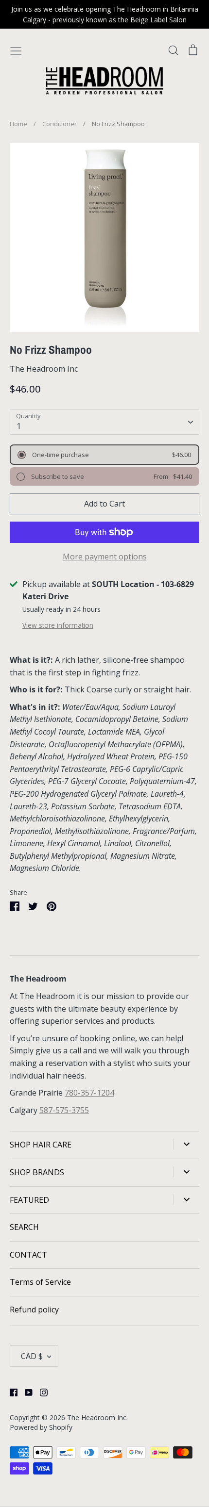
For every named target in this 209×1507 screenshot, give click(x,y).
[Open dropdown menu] (186, 1144)
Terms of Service (40, 1282)
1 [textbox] (19, 426)
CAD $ (32, 1356)
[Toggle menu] (16, 49)
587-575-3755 (64, 1110)
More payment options (105, 556)
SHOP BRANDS (37, 1172)
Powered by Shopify (41, 1427)
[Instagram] (40, 1392)
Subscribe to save (57, 476)
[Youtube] (25, 1392)
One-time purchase (60, 454)
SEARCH (24, 1227)
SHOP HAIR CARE (40, 1144)
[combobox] (104, 422)
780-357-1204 (89, 1092)
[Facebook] (9, 1392)
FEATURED (29, 1200)
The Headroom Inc (44, 368)
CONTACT (28, 1254)
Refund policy (34, 1309)
